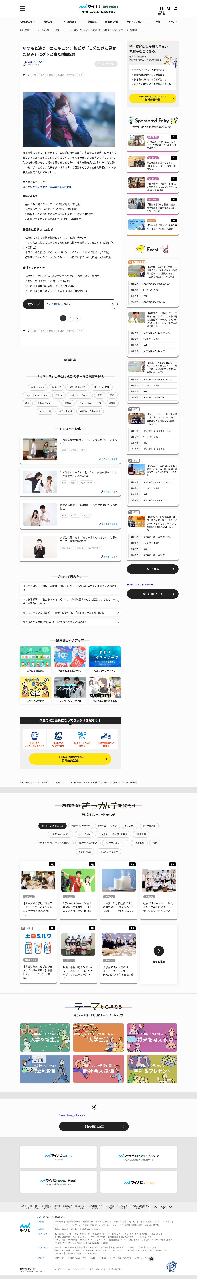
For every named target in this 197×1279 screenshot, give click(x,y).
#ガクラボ (130, 826)
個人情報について (46, 1207)
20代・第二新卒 (92, 1247)
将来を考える (70, 22)
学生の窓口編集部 (110, 459)
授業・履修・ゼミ (77, 387)
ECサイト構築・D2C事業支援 (66, 1240)
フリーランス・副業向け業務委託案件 (127, 1225)
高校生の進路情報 (61, 1229)
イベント (173, 22)
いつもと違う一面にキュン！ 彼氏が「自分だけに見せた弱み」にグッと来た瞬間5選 (102, 30)
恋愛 (58, 30)
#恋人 (83, 450)
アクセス (67, 1269)
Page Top (165, 1207)
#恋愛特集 (139, 843)
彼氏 (80, 75)
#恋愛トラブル (87, 483)
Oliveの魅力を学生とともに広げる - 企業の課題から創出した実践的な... (162, 145)
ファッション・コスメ (37, 395)
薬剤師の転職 (88, 1250)
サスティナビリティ (80, 1269)
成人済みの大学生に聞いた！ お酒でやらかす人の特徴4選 (54, 622)
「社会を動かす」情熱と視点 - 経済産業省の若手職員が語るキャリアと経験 (162, 207)
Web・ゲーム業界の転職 (73, 1247)
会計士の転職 (151, 1247)
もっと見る (153, 569)
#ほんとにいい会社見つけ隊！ (113, 834)
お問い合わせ (57, 1207)
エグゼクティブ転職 (135, 1247)
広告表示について (67, 1207)
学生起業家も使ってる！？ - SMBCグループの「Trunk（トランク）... (161, 166)
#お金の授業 (85, 852)
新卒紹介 (104, 1247)
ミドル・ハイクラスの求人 (149, 1222)
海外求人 (132, 1222)
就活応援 (92, 22)
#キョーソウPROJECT (52, 826)
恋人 (42, 75)
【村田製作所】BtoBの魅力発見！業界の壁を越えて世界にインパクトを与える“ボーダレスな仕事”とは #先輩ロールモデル (162, 523)
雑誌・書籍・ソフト (80, 1237)
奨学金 (68, 403)
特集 (158, 22)
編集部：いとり (36, 62)
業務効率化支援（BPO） (77, 1258)
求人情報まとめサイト (63, 1234)
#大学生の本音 (94, 548)
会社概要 (57, 1269)
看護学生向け (88, 1222)
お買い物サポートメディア (139, 1240)
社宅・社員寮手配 (124, 1258)
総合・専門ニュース (82, 1234)
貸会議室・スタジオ (107, 1258)
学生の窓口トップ (27, 30)
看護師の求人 (101, 1250)
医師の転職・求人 (132, 1250)
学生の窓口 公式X (152, 594)
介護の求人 (59, 1253)
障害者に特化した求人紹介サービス (96, 1225)
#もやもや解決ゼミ (88, 843)
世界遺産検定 (113, 1237)
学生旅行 (56, 387)
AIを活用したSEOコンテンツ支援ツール (70, 1243)
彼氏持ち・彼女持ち (65, 75)
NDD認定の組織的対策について (139, 1207)
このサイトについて (26, 1207)
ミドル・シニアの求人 (71, 1225)
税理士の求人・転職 (62, 1250)
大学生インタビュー (47, 403)
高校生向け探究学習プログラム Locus (85, 1229)
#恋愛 (73, 450)
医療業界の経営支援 (73, 1253)
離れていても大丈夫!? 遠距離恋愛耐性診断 (47, 187)
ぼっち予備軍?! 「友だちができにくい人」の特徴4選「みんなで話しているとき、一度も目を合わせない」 (69, 601)
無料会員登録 (70, 759)
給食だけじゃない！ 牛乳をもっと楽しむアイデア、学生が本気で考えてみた (158, 907)
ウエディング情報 (98, 1237)
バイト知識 (45, 411)
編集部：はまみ (111, 492)
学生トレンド (37, 387)
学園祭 (112, 403)
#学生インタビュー (108, 852)
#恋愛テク (75, 515)
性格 (51, 75)
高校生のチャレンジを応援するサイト (107, 1234)
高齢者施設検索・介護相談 (98, 1243)
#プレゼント (84, 834)
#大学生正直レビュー (115, 843)
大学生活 (48, 22)
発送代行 (93, 1258)
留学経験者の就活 (73, 1222)
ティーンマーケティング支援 (136, 1234)
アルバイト (167, 1222)
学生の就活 (59, 1222)
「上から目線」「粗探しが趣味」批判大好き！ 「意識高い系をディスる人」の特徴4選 (69, 588)
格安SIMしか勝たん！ (90, 411)
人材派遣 (58, 1247)
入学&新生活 (26, 22)
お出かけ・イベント (80, 395)
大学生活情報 (155, 1234)
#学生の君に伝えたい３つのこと (54, 843)
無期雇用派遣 (161, 1250)
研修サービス (60, 1258)
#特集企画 (141, 834)
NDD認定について (122, 1207)
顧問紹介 (76, 1250)
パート (57, 1225)
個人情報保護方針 (114, 1269)
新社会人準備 (111, 22)
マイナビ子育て (145, 1237)
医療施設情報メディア (117, 1240)
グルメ (59, 395)
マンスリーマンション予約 (162, 1240)
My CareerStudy (86, 1240)
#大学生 (80, 548)
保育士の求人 (148, 1250)
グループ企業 (100, 1269)
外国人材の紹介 (90, 1253)
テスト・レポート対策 (90, 403)
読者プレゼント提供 (80, 1207)
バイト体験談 (65, 411)
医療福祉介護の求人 (152, 1225)
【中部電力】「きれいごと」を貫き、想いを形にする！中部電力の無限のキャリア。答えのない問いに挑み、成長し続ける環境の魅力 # (162, 319)
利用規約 (37, 1207)
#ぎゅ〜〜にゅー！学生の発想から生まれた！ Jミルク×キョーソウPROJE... (77, 907)
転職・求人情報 (120, 1222)
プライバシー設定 (110, 1207)
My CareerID (100, 1240)
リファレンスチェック (143, 1258)
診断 (112, 395)
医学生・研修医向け (103, 1222)
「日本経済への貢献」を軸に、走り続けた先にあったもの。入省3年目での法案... (162, 187)
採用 (91, 1269)
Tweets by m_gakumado (140, 584)
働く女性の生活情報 (62, 1237)
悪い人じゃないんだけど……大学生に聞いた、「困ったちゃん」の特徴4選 (64, 612)
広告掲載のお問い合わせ (95, 1207)
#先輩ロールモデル (60, 834)
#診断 (64, 450)
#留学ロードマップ (107, 826)
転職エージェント (118, 1247)
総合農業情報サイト (128, 1237)
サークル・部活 (101, 387)
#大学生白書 (67, 548)
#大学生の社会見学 (81, 826)
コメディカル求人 (116, 1250)
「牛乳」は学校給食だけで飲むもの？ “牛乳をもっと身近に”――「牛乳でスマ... (118, 907)
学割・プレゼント (135, 22)
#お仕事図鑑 (149, 826)
